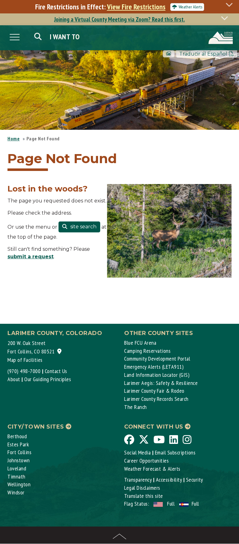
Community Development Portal (157, 358)
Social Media (137, 452)
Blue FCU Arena (140, 342)
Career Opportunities (146, 460)
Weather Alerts (190, 7)
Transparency (138, 479)
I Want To (65, 36)
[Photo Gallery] (169, 53)
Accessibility (169, 479)
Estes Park (18, 444)
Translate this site (143, 495)
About (13, 379)
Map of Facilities (25, 359)
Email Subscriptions (175, 452)
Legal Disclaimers (142, 487)
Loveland (16, 468)
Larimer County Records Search (156, 398)
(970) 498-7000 (23, 371)
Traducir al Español (203, 54)
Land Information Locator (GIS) (157, 374)
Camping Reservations (147, 350)
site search (82, 227)
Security (194, 479)
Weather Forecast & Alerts (152, 468)
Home (13, 138)
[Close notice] (231, 4)
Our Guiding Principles (47, 379)
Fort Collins (19, 452)
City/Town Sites (36, 426)
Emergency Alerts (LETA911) (154, 366)
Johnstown (18, 460)
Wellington (18, 484)
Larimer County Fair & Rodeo (154, 390)
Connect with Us (154, 426)
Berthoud (17, 436)
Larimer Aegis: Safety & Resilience (161, 382)
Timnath (16, 476)
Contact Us (56, 371)
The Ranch (135, 406)
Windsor (16, 492)
